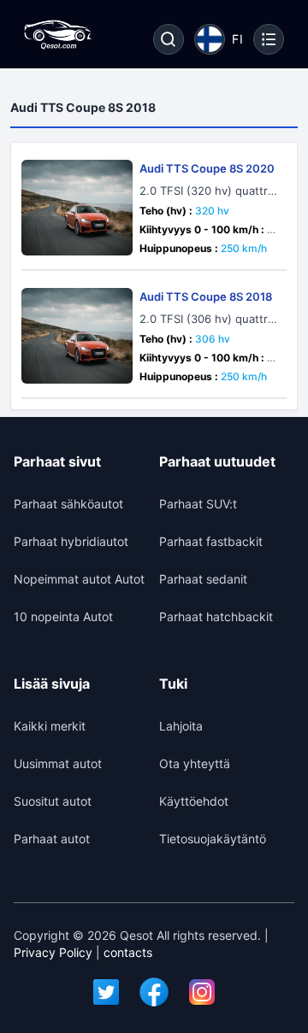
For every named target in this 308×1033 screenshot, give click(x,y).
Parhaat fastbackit (211, 541)
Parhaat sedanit (203, 579)
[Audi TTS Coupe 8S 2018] (77, 336)
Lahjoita (181, 726)
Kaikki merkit (50, 726)
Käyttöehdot (193, 801)
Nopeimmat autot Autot (79, 579)
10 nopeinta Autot (63, 616)
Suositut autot (53, 801)
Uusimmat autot (58, 763)
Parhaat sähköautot (68, 503)
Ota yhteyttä (194, 763)
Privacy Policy (53, 952)
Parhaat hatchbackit (216, 616)
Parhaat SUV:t (198, 503)
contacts (128, 952)
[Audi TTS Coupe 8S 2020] (77, 207)
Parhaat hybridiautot (71, 541)
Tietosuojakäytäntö (212, 838)
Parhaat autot (52, 838)
